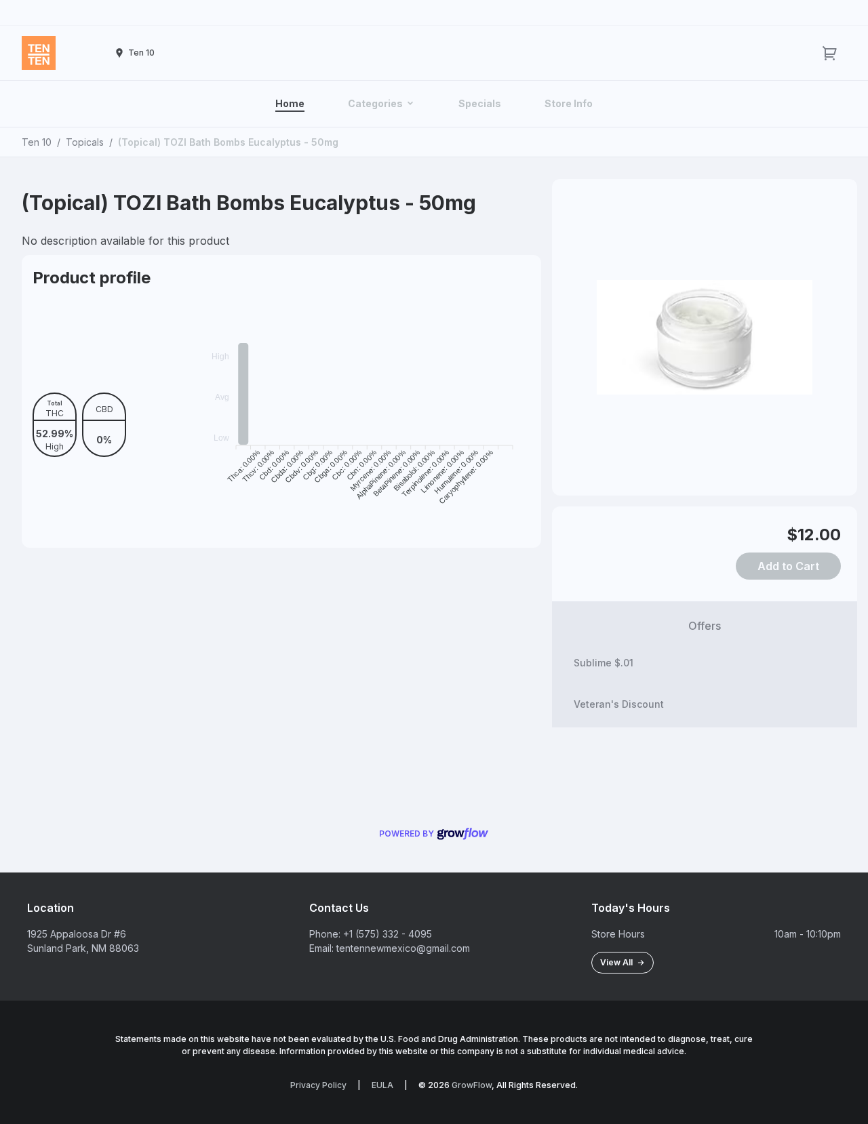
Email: (321, 948)
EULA (382, 1085)
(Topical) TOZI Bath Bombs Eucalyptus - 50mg (228, 142)
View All (618, 962)
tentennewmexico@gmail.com (403, 948)
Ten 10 (37, 142)
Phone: (324, 934)
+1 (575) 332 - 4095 (387, 934)
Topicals (85, 142)
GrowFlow (472, 1085)
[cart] (830, 52)
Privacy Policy (318, 1085)
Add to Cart (788, 566)
